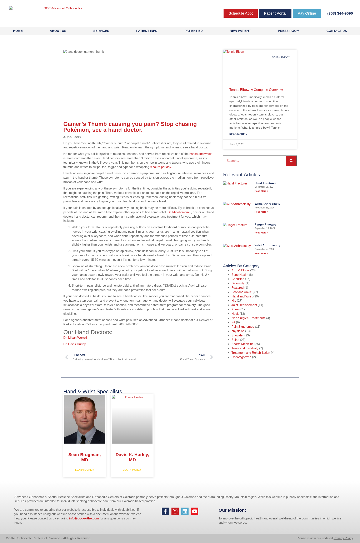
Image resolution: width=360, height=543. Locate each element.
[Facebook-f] (165, 511)
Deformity (238, 283)
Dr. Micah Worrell (179, 212)
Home (18, 31)
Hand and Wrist (241, 296)
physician (237, 331)
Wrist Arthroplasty (267, 203)
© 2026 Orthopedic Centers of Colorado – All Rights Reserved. (48, 538)
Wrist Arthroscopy (267, 245)
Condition (237, 279)
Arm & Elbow (240, 270)
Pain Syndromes (242, 326)
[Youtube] (194, 511)
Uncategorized (241, 357)
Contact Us (336, 31)
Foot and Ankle (241, 292)
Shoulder (237, 335)
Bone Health (239, 274)
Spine (235, 339)
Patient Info (147, 31)
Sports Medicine (242, 344)
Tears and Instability (244, 348)
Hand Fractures (265, 183)
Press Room (288, 31)
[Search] (291, 161)
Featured (237, 287)
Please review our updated (315, 538)
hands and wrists (200, 154)
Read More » (238, 134)
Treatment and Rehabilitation (250, 352)
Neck (235, 313)
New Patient (240, 31)
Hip (233, 300)
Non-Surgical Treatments (248, 318)
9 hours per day (160, 167)
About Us (58, 31)
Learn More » (84, 469)
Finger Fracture (265, 224)
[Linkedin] (185, 511)
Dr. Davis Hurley (74, 344)
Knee (235, 309)
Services (101, 31)
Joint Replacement (244, 305)
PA (233, 322)
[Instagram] (175, 511)
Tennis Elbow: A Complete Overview (256, 90)
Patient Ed (194, 31)
